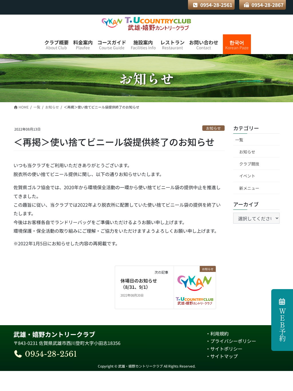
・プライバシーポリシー (231, 340)
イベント (247, 176)
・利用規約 (217, 333)
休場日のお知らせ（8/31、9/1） (138, 283)
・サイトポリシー (224, 348)
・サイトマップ (222, 356)
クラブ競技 (249, 164)
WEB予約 (282, 324)
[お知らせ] (195, 286)
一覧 (239, 140)
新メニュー (249, 188)
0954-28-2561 (216, 4)
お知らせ (213, 128)
